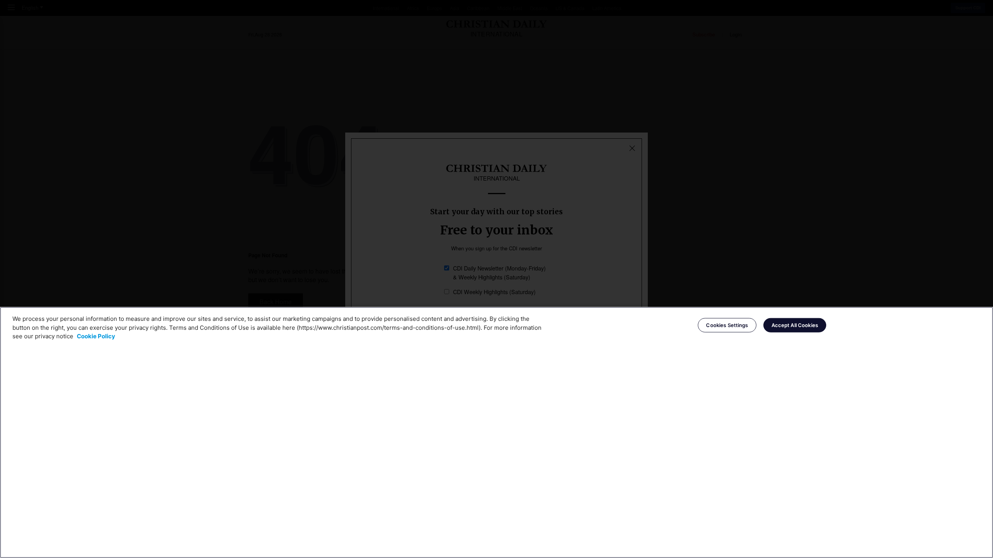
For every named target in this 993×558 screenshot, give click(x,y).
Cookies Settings (727, 325)
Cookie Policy (96, 336)
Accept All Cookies (795, 325)
